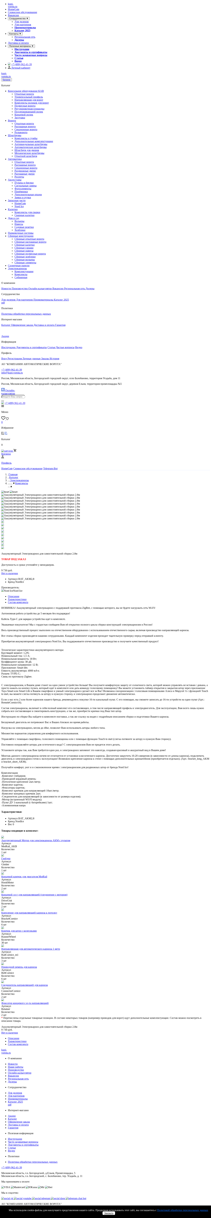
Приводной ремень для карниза (19, 967)
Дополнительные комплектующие (34, 141)
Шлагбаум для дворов (27, 150)
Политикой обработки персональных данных (182, 1210)
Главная (13, 474)
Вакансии (13, 15)
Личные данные (31, 358)
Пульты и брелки (24, 182)
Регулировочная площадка (29, 108)
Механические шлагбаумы (29, 153)
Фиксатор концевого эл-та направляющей (25, 1003)
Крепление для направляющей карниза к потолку (29, 912)
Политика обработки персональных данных (26, 313)
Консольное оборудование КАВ (26, 91)
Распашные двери (25, 173)
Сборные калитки (25, 244)
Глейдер (5, 858)
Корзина (6, 453)
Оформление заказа (22, 325)
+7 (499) (21, 64)
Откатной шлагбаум (26, 156)
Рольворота (21, 132)
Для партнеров (23, 24)
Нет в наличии (9, 573)
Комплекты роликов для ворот (32, 102)
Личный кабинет (20, 67)
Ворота (12, 120)
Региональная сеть (25, 36)
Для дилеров (22, 21)
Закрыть (108, 1213)
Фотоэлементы (23, 188)
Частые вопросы (65, 347)
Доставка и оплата (18, 42)
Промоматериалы (25, 27)
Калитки (13, 209)
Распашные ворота (25, 126)
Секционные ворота (26, 129)
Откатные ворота (24, 94)
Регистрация (15, 358)
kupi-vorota (12, 5)
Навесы (19, 224)
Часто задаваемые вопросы (31, 55)
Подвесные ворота (25, 105)
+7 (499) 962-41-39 (11, 1167)
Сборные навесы (24, 250)
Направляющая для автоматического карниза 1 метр (30, 948)
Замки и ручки (23, 197)
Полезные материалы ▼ (21, 46)
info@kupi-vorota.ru (12, 372)
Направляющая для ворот (29, 99)
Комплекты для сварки (27, 212)
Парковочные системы (20, 233)
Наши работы (15, 1066)
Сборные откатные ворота (29, 238)
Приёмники (21, 191)
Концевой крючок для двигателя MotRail (24, 876)
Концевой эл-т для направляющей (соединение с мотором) (34, 894)
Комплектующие (24, 271)
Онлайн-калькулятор (40, 288)
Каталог (7, 79)
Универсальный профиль (29, 96)
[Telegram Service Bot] (9, 64)
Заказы (45, 358)
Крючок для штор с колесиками (19, 930)
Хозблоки (20, 230)
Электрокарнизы (17, 268)
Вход (4, 358)
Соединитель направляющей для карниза (24, 985)
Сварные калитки (24, 215)
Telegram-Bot (50, 468)
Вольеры (19, 221)
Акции (5, 336)
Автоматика (15, 159)
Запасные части (17, 200)
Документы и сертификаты (31, 52)
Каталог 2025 (22, 30)
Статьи (19, 58)
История (54, 358)
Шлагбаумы (14, 135)
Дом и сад (13, 218)
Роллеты (19, 176)
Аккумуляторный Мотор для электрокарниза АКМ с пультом (35, 840)
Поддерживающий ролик (29, 111)
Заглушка (20, 117)
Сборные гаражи (24, 247)
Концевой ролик (24, 114)
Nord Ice (19, 206)
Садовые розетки (24, 227)
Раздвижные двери (25, 170)
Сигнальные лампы (26, 185)
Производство (20, 288)
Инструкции (22, 49)
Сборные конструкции (20, 236)
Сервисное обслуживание (22, 12)
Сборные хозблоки (25, 256)
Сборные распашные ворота (30, 241)
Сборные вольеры (25, 259)
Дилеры (19, 39)
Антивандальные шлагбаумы (31, 144)
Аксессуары (14, 179)
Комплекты (21, 274)
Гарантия (60, 325)
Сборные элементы (25, 262)
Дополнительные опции (28, 194)
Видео (18, 61)
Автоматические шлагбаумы (31, 147)
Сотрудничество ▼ (18, 18)
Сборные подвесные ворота (30, 253)
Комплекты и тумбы (26, 138)
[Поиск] (2, 400)
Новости (6, 288)
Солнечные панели (19, 265)
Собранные (21, 277)
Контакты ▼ (15, 34)
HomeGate (13, 9)
